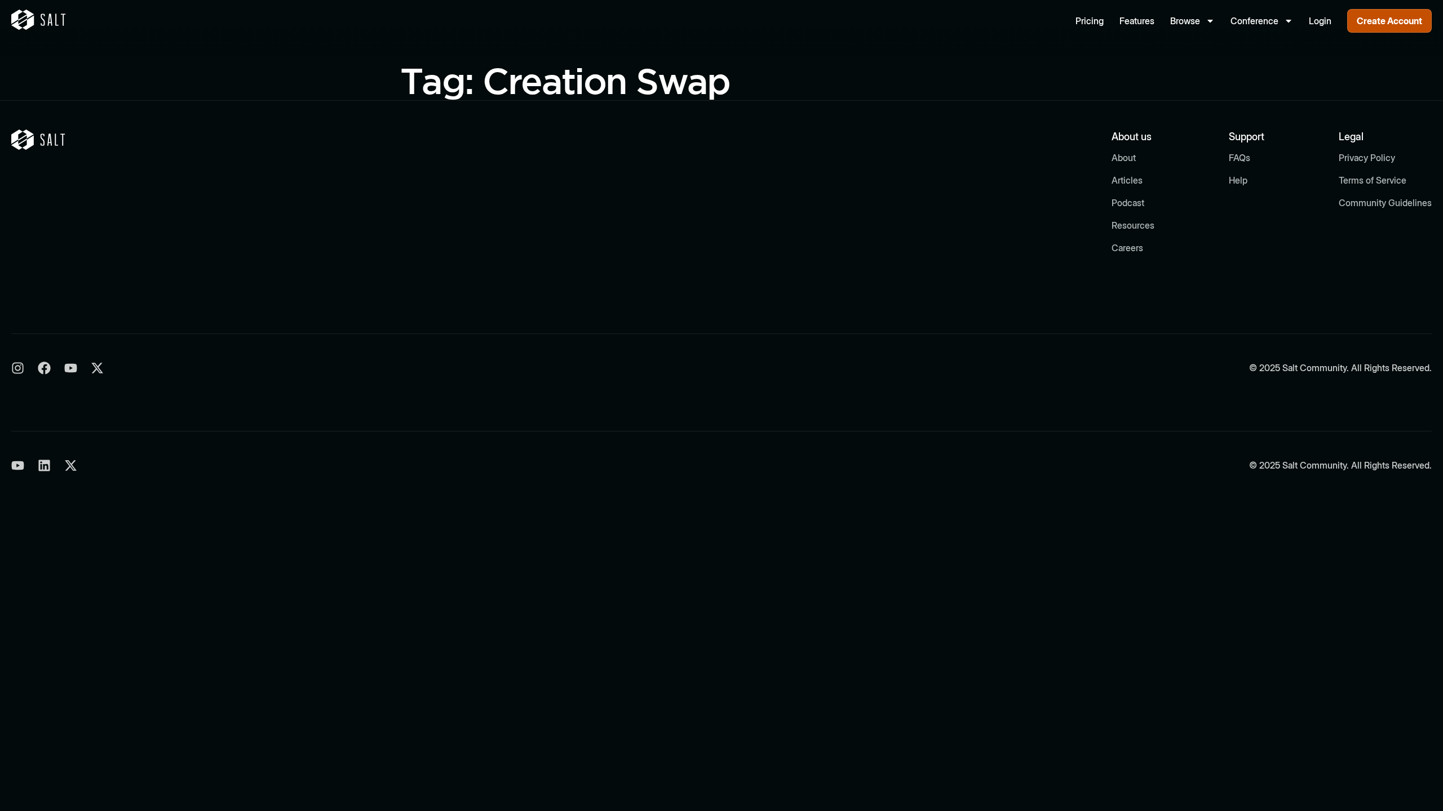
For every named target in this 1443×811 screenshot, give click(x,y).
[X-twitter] (97, 368)
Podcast (1128, 202)
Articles (1127, 180)
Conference (1254, 20)
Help (1238, 180)
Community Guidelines (1385, 202)
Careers (1127, 247)
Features (1136, 20)
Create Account (1389, 20)
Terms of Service (1372, 180)
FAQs (1239, 157)
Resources (1133, 225)
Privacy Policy (1367, 157)
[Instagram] (17, 368)
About (1124, 157)
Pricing (1089, 20)
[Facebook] (44, 368)
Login (1320, 20)
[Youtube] (70, 368)
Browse (1185, 20)
